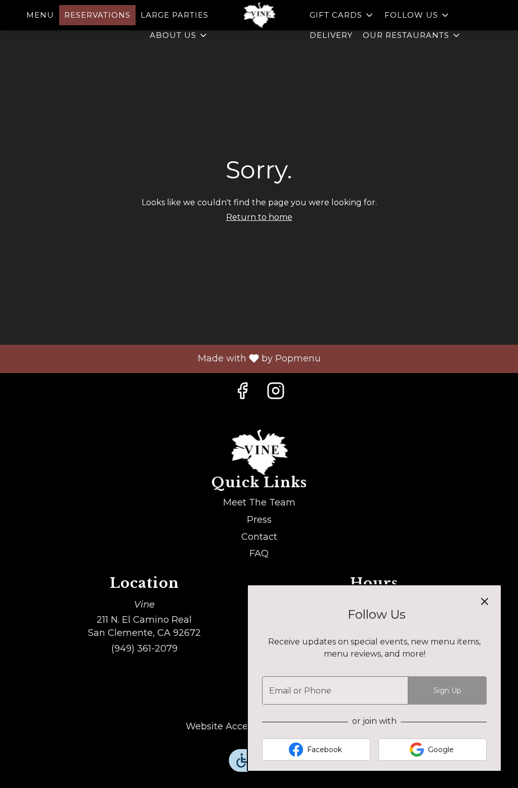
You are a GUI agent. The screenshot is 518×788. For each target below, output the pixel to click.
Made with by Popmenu (164, 358)
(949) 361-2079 (144, 648)
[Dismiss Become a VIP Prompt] (484, 601)
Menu (40, 15)
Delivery (331, 35)
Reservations (97, 15)
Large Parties (174, 15)
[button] (179, 35)
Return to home (259, 217)
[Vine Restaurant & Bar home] (259, 15)
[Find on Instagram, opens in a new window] (276, 393)
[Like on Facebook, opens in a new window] (242, 393)
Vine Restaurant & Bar (259, 452)
